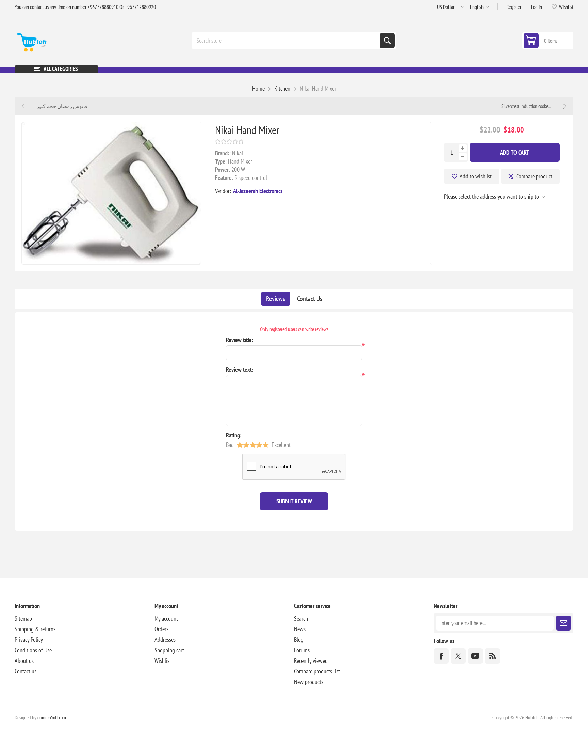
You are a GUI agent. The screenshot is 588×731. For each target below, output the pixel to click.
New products (308, 682)
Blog (299, 639)
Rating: (234, 435)
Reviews (275, 298)
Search (387, 40)
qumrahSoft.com (51, 717)
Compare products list (317, 671)
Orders (161, 629)
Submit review (294, 501)
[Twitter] (458, 656)
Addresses (165, 639)
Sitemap (23, 618)
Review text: (240, 369)
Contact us (25, 671)
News (300, 629)
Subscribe (563, 623)
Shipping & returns (35, 629)
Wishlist (162, 661)
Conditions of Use (33, 650)
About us (24, 661)
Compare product (534, 176)
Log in (536, 6)
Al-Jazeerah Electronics (257, 191)
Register (513, 6)
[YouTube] (475, 656)
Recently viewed (311, 661)
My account (166, 618)
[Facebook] (441, 656)
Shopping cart (169, 650)
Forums (302, 650)
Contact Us (309, 298)
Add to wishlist (476, 176)
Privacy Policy (29, 639)
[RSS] (492, 656)
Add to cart (514, 152)
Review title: (240, 340)
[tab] (275, 299)
